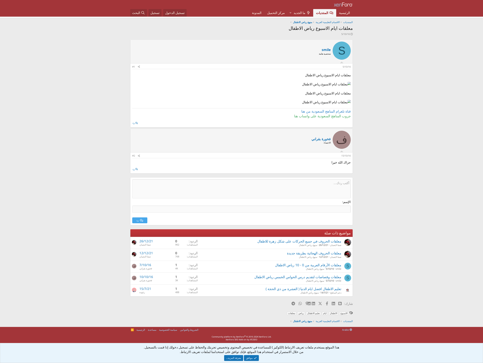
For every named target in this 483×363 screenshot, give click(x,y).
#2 (133, 155)
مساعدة (152, 329)
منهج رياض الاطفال (308, 245)
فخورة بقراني (145, 268)
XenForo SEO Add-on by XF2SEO (241, 339)
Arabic (346, 329)
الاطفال (333, 313)
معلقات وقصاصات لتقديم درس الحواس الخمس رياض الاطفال (297, 277)
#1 (133, 66)
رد (133, 122)
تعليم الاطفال (313, 313)
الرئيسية (344, 13)
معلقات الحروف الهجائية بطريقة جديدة (314, 253)
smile (326, 49)
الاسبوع (344, 313)
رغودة (142, 292)
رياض (301, 313)
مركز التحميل (276, 13)
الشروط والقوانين (189, 329)
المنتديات (322, 13)
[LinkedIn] (313, 303)
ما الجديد (299, 13)
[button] (290, 13)
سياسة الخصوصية (168, 329)
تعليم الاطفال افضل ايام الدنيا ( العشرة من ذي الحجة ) (303, 289)
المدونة (256, 13)
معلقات (291, 313)
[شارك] (138, 67)
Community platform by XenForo (241, 336)
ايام (324, 313)
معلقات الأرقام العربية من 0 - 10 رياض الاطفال (308, 265)
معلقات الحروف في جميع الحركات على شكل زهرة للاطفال (299, 241)
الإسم (347, 202)
